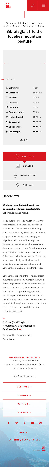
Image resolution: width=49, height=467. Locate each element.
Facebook (8, 423)
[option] (24, 63)
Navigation (43, 5)
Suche (32, 5)
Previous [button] (6, 63)
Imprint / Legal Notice (24, 440)
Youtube (32, 423)
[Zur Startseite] (39, 448)
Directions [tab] (28, 175)
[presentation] (24, 156)
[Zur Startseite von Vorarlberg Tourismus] (7, 5)
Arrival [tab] (27, 185)
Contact (23, 432)
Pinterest (40, 423)
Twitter (16, 423)
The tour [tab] (27, 156)
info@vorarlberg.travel (24, 376)
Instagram (24, 423)
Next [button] (42, 63)
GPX (26, 140)
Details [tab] (27, 166)
